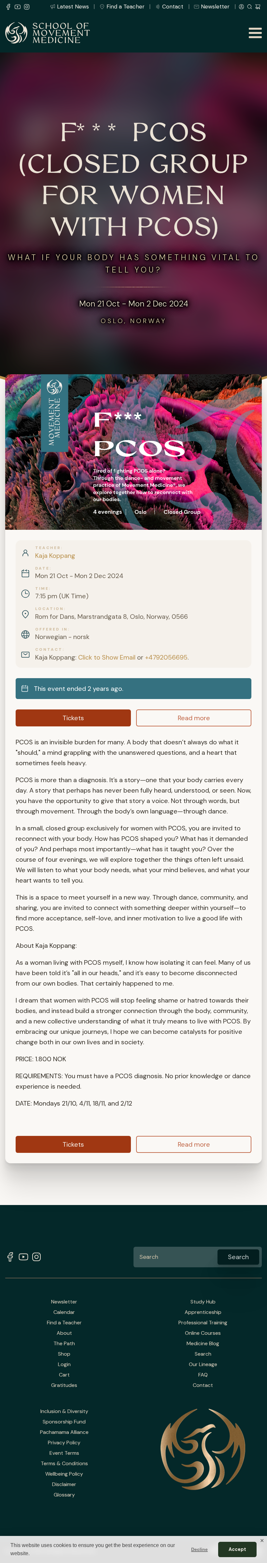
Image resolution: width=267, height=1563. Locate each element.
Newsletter (215, 6)
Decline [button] (199, 1549)
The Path (64, 1343)
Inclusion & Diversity (64, 1411)
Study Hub (203, 1301)
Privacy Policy (64, 1442)
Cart (64, 1374)
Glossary (64, 1494)
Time (42, 588)
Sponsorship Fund (64, 1421)
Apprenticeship (203, 1312)
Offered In (51, 629)
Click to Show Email (106, 657)
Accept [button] (237, 1549)
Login (64, 1364)
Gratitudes (64, 1385)
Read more (194, 718)
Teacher (48, 547)
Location (49, 608)
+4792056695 (166, 657)
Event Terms (64, 1453)
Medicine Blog (203, 1343)
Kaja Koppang (55, 555)
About (64, 1333)
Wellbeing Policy (64, 1474)
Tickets (73, 718)
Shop (64, 1354)
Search (203, 1354)
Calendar (64, 1312)
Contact (172, 6)
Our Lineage (203, 1364)
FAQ (203, 1374)
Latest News (73, 6)
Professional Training (202, 1322)
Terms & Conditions (64, 1463)
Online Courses (203, 1333)
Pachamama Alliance (64, 1432)
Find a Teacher (125, 6)
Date (42, 568)
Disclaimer (64, 1484)
